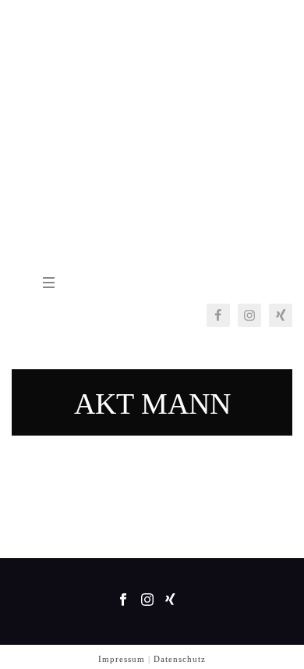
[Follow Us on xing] (170, 600)
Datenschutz (180, 659)
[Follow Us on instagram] (147, 600)
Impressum (121, 659)
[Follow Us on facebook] (123, 600)
